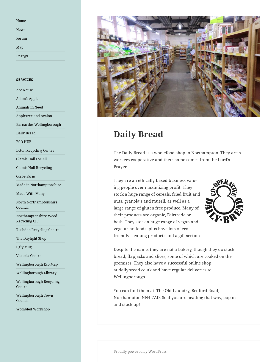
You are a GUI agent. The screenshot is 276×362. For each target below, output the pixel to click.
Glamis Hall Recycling (34, 167)
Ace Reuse (24, 90)
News (20, 29)
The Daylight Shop (31, 238)
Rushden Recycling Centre (38, 229)
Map (20, 47)
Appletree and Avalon (34, 115)
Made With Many (30, 193)
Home (21, 20)
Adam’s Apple (27, 98)
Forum (21, 38)
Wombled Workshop (33, 309)
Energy (22, 56)
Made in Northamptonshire (38, 185)
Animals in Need (29, 107)
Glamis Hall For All (31, 159)
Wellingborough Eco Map (37, 264)
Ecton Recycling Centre (35, 150)
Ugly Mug (24, 247)
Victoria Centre (28, 255)
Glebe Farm (25, 176)
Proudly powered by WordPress (140, 351)
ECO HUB (23, 141)
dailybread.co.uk (135, 270)
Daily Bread (26, 133)
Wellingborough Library (36, 273)
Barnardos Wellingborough (38, 124)
